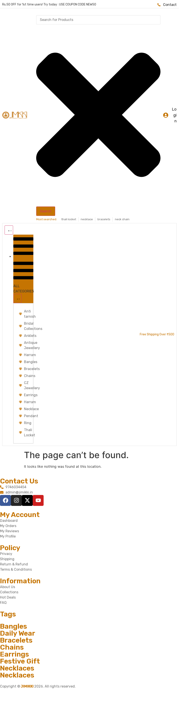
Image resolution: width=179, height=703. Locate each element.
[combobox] (98, 19)
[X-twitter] (27, 500)
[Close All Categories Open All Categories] (17, 298)
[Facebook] (5, 500)
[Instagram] (16, 500)
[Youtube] (38, 500)
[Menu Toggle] (9, 230)
